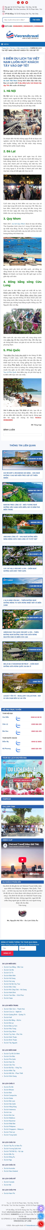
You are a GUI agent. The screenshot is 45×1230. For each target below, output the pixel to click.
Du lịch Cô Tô (8, 973)
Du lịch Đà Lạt (9, 1023)
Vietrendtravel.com (32, 1225)
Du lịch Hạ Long (9, 981)
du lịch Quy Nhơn (18, 224)
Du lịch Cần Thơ (9, 1065)
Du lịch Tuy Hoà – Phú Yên (13, 1034)
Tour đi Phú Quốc (9, 372)
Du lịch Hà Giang (9, 978)
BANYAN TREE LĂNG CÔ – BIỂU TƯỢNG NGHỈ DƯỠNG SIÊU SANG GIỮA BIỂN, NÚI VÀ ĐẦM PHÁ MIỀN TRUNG (21, 507)
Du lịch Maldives (9, 1118)
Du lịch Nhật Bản (9, 1123)
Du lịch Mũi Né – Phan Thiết (13, 1073)
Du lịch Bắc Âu (9, 1154)
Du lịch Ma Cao (9, 1115)
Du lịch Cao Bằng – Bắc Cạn (13, 967)
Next (41, 822)
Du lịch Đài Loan (9, 1101)
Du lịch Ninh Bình (10, 992)
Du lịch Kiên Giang (10, 1076)
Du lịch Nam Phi (9, 1193)
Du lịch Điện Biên (10, 975)
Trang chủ (5, 48)
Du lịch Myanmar (9, 1121)
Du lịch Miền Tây (9, 1070)
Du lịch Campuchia (10, 1095)
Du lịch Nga (8, 1160)
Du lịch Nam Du (9, 1062)
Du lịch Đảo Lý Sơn (10, 1026)
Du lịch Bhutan (9, 1090)
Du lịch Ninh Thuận (10, 1037)
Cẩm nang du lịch (22, 48)
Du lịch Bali (8, 1092)
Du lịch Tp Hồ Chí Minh (12, 1053)
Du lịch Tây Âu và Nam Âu (13, 1146)
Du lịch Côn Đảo (9, 1056)
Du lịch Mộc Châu (10, 987)
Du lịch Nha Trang (10, 1028)
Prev (4, 822)
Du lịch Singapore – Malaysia (14, 1129)
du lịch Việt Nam (10, 80)
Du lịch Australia (9, 1168)
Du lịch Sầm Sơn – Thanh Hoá (14, 1009)
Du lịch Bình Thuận (10, 1040)
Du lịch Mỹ (7, 1185)
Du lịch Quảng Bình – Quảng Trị (14, 1014)
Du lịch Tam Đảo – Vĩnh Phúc (14, 995)
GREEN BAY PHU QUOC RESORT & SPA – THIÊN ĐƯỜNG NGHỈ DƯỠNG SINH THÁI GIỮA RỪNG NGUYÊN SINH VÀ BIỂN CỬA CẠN (21, 634)
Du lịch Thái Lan (9, 1132)
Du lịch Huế (8, 1017)
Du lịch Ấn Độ (8, 1087)
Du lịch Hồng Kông (10, 1107)
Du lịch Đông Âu (9, 1157)
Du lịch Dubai (8, 1098)
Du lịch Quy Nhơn (10, 1031)
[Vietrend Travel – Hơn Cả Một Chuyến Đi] (22, 34)
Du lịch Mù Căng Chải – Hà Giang (15, 989)
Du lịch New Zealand (11, 1171)
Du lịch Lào (8, 1112)
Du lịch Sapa (8, 998)
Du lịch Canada (9, 1182)
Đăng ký (7, 953)
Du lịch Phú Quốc (10, 1059)
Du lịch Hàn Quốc (10, 1104)
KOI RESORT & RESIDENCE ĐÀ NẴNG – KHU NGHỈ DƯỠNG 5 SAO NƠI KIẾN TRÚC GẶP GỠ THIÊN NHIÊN (21, 475)
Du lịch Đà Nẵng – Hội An (12, 1020)
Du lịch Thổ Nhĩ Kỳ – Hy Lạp (13, 1151)
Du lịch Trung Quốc (10, 1135)
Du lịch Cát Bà (9, 970)
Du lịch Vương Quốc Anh (12, 1148)
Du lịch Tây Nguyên (10, 1043)
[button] (6, 44)
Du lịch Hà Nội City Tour (12, 984)
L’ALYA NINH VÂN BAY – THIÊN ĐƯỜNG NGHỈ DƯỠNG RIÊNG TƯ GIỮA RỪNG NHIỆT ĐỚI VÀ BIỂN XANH (22, 602)
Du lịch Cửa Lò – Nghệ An (12, 1012)
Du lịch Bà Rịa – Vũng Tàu (13, 1068)
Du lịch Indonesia (10, 1109)
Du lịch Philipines (10, 1126)
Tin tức (12, 48)
